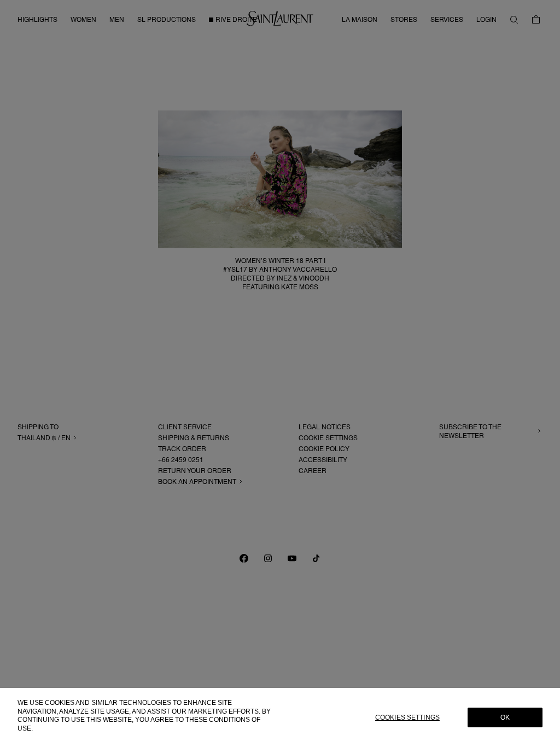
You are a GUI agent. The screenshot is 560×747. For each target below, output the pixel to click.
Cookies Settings (407, 717)
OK (505, 717)
